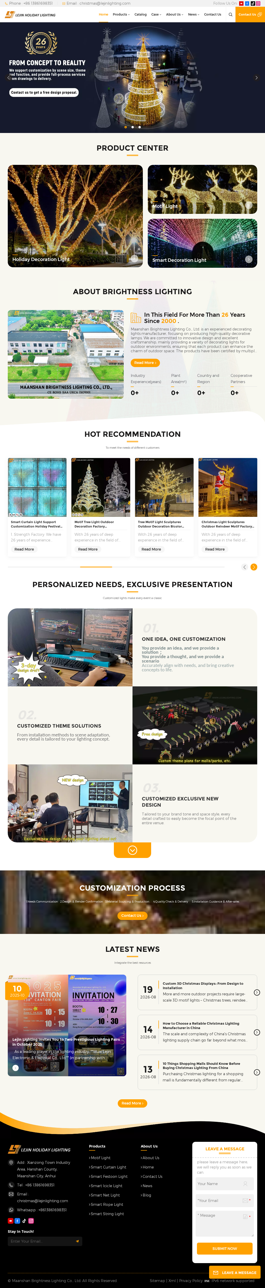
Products (120, 14)
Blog (147, 1195)
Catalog (141, 14)
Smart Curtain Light (108, 1167)
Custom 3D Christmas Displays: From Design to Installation (203, 985)
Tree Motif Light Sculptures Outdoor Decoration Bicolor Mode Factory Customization (161, 524)
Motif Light (101, 1158)
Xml (172, 1280)
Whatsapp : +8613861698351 (42, 1210)
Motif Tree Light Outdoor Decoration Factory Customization (94, 524)
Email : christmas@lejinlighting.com (98, 3)
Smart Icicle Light (106, 1186)
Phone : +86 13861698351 (31, 3)
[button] (125, 127)
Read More (144, 362)
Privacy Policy (191, 1280)
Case (155, 14)
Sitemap (157, 1280)
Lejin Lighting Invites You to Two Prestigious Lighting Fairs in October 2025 (66, 1042)
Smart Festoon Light (109, 1176)
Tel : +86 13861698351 (36, 1185)
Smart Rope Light (107, 1204)
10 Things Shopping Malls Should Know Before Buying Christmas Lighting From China (201, 1065)
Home (103, 14)
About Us (173, 14)
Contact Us (212, 14)
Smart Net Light (105, 1195)
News (192, 14)
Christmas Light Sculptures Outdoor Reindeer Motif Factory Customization (227, 524)
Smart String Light (107, 1214)
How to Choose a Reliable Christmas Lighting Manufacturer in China (201, 1025)
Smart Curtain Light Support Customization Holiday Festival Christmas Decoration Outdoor (35, 524)
